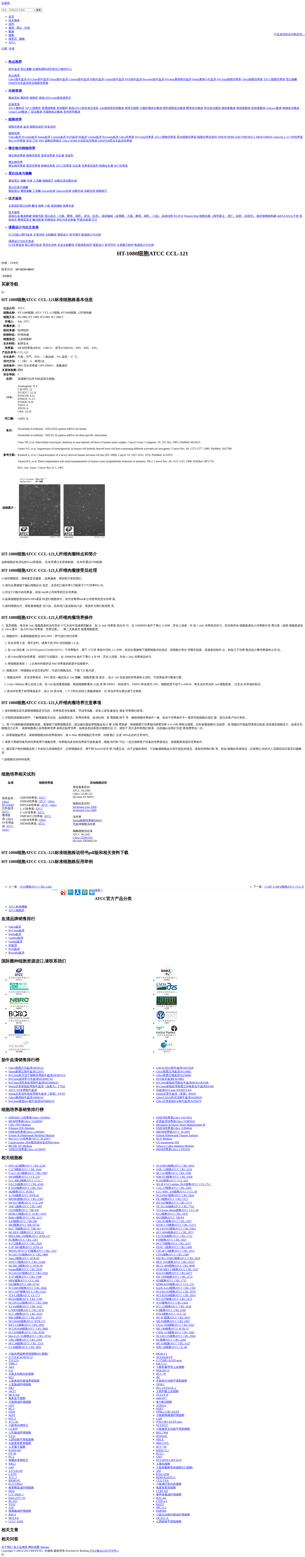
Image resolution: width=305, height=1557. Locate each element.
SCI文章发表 (16, 244)
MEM (259, 136)
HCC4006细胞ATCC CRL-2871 (175, 1232)
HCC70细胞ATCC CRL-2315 (173, 1243)
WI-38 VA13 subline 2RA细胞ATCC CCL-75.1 (183, 1184)
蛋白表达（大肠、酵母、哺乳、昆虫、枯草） (72, 215)
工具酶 (37, 180)
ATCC (5, 811)
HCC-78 (161, 1373)
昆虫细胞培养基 (186, 136)
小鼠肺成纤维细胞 (19, 1401)
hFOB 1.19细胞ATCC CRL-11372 (176, 1224)
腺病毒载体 (229, 108)
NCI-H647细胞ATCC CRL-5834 (175, 1195)
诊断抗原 (60, 180)
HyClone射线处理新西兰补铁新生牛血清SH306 (185, 1086)
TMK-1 (12, 1363)
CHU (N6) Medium (19, 1124)
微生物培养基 (16, 155)
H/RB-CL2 (162, 1450)
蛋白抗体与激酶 (20, 173)
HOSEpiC (162, 1436)
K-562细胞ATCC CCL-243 (172, 1180)
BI (3, 804)
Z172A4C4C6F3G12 (20, 1357)
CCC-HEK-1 (15, 1494)
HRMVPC (14, 1480)
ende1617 (161, 1398)
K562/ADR (162, 1474)
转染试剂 (50, 126)
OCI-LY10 (162, 1394)
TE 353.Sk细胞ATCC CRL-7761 (175, 1206)
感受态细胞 (132, 108)
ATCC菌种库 (16, 108)
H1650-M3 (14, 1450)
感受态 (67, 97)
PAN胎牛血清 (133, 79)
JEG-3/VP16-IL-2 (166, 1387)
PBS (41, 140)
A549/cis (161, 1405)
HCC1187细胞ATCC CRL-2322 (27, 1291)
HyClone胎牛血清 (38, 79)
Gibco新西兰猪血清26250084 (173, 1075)
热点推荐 (15, 61)
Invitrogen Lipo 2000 (85, 806)
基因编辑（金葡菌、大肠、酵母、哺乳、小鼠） (131, 215)
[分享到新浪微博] (63, 892)
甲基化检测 (84, 219)
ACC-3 (12, 1477)
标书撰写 (75, 234)
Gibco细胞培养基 (252, 79)
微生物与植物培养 (21, 148)
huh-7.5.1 (161, 1363)
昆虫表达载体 (212, 108)
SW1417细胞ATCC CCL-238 (25, 1202)
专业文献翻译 (65, 244)
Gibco (5, 801)
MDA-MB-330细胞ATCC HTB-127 (29, 1236)
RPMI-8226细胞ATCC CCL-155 (175, 1284)
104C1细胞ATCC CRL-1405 (25, 1206)
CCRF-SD (162, 1491)
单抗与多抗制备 (66, 219)
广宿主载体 (35, 111)
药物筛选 (50, 219)
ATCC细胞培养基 (274, 79)
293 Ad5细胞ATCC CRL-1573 (174, 1202)
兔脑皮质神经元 (18, 1460)
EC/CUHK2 (15, 1483)
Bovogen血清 (110, 136)
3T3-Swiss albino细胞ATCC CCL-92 (177, 1210)
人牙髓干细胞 (16, 1446)
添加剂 (69, 155)
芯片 (94, 219)
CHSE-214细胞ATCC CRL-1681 (175, 1332)
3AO (11, 1405)
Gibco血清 (14, 136)
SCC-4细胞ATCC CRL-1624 (25, 1313)
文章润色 (39, 234)
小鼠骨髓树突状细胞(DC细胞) (174, 1467)
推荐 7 (99, 890)
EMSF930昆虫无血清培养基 (115, 140)
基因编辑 (56, 205)
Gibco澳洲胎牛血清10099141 (26, 1097)
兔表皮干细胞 (16, 1398)
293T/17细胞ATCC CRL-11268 (26, 1262)
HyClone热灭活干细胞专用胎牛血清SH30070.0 (36, 1075)
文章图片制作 (125, 244)
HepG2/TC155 (16, 1498)
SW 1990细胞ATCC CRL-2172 (174, 1276)
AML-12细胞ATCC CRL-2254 (174, 1169)
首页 (11, 16)
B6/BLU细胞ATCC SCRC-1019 (27, 1213)
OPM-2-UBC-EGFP (167, 1411)
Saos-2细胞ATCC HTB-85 (23, 1258)
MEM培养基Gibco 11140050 (25, 1121)
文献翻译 (51, 234)
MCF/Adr (14, 1394)
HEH (11, 1491)
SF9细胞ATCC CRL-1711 (171, 1280)
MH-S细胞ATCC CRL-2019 (24, 1317)
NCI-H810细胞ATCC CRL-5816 (175, 1165)
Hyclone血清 (29, 136)
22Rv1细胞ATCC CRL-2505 (25, 1339)
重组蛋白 (14, 180)
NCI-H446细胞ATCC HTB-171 (26, 1321)
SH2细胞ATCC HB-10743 (23, 1284)
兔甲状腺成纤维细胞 (168, 1494)
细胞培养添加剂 (207, 136)
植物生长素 (106, 165)
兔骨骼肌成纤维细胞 (21, 1487)
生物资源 (15, 90)
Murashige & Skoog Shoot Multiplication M (180, 1124)
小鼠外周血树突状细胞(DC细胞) (28, 1353)
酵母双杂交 (25, 219)
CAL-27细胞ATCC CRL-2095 (174, 1187)
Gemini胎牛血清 (114, 79)
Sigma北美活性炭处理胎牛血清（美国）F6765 (36, 1093)
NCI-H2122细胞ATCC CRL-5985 (28, 1302)
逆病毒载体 (258, 108)
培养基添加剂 (90, 165)
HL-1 (11, 1408)
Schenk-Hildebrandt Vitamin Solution (177, 1135)
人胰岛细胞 (163, 1463)
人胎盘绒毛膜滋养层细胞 (24, 1380)
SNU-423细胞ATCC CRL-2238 (26, 1165)
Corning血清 (58, 136)
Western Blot (191, 215)
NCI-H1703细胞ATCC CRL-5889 (28, 1254)
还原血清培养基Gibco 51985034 (175, 1121)
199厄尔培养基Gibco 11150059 (26, 1149)
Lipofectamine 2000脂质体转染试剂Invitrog (33, 1142)
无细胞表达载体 (53, 111)
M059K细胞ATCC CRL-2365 (25, 1199)
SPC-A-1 (161, 1507)
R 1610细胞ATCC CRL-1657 (25, 1187)
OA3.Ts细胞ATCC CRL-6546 (25, 1184)
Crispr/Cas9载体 (17, 111)
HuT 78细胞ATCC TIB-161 (24, 1228)
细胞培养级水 (53, 140)
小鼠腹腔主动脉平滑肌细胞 (173, 1428)
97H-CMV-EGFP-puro (169, 1421)
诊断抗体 (71, 180)
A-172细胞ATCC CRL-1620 (25, 1243)
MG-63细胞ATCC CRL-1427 (173, 1343)
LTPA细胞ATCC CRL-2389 (172, 1254)
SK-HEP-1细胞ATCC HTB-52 (26, 1232)
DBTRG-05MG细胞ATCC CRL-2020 (178, 1258)
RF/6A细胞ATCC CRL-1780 (25, 1299)
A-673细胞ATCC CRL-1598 (25, 1276)
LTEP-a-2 (161, 1501)
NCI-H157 (162, 1425)
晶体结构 (167, 215)
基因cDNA (45, 97)
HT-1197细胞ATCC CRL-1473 (174, 1299)
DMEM (222, 136)
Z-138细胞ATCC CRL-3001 (24, 1347)
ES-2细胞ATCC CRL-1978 (172, 1213)
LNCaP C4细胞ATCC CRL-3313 (175, 1250)
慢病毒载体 (243, 108)
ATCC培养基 (64, 165)
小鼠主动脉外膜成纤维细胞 (173, 1514)
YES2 (11, 1504)
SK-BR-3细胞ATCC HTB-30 (25, 1265)
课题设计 (63, 234)
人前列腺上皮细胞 (167, 1391)
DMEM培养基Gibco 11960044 (174, 1128)
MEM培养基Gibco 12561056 (173, 1149)
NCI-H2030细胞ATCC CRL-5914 (176, 1295)
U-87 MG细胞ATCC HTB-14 (25, 1247)
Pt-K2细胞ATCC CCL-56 (171, 1313)
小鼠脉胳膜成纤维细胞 (170, 1415)
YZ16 (11, 1436)
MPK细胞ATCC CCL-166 (23, 1280)
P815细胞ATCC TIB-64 (170, 1217)
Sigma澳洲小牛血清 (204, 79)
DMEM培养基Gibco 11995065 (26, 1131)
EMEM (267, 136)
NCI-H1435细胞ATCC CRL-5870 (176, 1291)
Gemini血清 (95, 136)
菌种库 (24, 97)
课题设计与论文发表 (23, 227)
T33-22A (13, 1360)
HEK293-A (162, 1370)
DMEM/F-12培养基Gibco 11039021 (29, 1117)
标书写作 (110, 244)
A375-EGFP (15, 1471)
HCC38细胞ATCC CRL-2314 (25, 1343)
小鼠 (47, 205)
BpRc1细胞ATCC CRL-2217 (25, 1217)
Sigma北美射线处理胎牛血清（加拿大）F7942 (36, 1086)
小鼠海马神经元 (18, 1425)
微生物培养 (15, 161)
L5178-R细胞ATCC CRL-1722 (174, 1236)
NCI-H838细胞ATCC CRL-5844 (27, 1287)
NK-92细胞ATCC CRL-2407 (173, 1321)
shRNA (281, 215)
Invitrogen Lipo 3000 (85, 810)
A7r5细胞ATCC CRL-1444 (36, 886)
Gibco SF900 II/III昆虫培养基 (79, 140)
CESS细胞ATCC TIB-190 (23, 1210)
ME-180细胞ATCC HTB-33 (172, 1328)
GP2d (11, 1411)
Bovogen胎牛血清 (153, 79)
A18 (10, 1507)
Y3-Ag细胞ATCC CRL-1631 (25, 1306)
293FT (160, 1408)
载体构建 (26, 215)
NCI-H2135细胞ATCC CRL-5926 (176, 1336)
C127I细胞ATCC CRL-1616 (24, 1169)
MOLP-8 (13, 1518)
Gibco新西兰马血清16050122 (26, 1067)
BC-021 (12, 1501)
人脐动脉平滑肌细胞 (21, 1439)
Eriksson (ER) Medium (21, 1128)
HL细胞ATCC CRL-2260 (171, 1339)
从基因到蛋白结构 (19, 205)
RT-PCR (178, 215)
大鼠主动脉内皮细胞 (21, 1373)
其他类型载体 (71, 111)
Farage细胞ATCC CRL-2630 (25, 1269)
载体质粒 (14, 97)
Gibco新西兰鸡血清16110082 (173, 1071)
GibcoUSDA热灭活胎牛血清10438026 (179, 1097)
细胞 (41, 205)
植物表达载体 (290, 108)
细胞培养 (15, 119)
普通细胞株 (49, 108)
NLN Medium (164, 1138)
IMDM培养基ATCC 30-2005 (173, 1131)
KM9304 (161, 1510)
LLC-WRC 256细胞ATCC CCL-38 (176, 1191)
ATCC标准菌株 (17, 906)
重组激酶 (26, 190)
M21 (11, 1377)
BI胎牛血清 (97, 79)
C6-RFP (13, 1428)
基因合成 (14, 215)
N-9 (10, 1370)
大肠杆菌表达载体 (151, 108)
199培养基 (296, 136)
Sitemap (44, 1547)
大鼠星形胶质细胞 (19, 1443)
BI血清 (83, 136)
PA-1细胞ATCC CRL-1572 (172, 1199)
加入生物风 (20, 1547)
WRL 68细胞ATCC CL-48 (171, 1347)
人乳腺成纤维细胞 (19, 1432)
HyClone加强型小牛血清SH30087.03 (30, 1078)
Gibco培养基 (126, 136)
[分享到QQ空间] (84, 892)
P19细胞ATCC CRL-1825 (171, 1239)
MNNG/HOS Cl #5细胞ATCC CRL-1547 (32, 1250)
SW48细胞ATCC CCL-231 (24, 1176)
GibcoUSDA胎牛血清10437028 (174, 1067)
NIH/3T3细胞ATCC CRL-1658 (174, 1176)
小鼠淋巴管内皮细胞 (168, 1483)
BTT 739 (161, 1446)
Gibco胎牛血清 (17, 79)
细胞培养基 (15, 126)
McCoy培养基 (16, 140)
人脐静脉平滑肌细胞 (168, 1521)
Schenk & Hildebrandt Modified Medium (31, 1135)
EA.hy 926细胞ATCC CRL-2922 (175, 1324)
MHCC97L (162, 1443)
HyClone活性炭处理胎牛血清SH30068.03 (33, 1082)
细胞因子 (48, 180)
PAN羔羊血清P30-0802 (170, 1078)
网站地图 (34, 1547)
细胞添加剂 (37, 126)
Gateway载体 (274, 108)
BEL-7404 (162, 1432)
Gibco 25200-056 (82, 837)
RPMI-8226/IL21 (166, 1477)
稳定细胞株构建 (266, 215)
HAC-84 (161, 1498)
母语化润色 (50, 244)
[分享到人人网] (77, 892)
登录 (12, 48)
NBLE (160, 1439)
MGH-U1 (161, 1353)
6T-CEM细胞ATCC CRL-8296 (26, 1332)
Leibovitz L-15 (281, 136)
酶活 (34, 205)
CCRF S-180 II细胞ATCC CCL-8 (284, 886)
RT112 (160, 1453)
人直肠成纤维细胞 (19, 1384)
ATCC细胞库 (33, 108)
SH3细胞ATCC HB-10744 (23, 1224)
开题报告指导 (83, 244)
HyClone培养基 (144, 136)
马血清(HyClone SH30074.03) (174, 1090)
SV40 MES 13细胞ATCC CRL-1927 (177, 1269)
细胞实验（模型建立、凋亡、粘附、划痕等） (227, 215)
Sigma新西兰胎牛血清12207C (26, 1071)
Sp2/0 (11, 1415)
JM (158, 1377)
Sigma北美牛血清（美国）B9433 (176, 1093)
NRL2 (12, 1463)
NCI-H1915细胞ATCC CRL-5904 (176, 1228)
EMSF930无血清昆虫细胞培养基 (28, 82)
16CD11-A (162, 1518)
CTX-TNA (162, 1480)
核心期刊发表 (33, 244)
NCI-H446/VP (164, 1357)
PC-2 (11, 1456)
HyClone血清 (16, 930)
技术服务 (15, 198)
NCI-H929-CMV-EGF (169, 1460)
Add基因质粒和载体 (111, 108)
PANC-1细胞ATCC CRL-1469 (174, 1247)
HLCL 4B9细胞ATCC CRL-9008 (175, 1265)
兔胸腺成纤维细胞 (19, 1510)
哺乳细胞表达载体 (174, 108)
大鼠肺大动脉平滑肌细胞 (171, 1380)
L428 (159, 1418)
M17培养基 (121, 165)
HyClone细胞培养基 (229, 79)
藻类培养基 (48, 155)
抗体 (29, 180)
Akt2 (11, 1366)
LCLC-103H (15, 1521)
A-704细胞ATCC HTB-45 (23, 1195)
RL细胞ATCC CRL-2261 (23, 1239)
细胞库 (34, 97)
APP (11, 1467)
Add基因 (57, 97)
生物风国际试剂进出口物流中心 (52, 69)
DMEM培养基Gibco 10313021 (174, 1117)
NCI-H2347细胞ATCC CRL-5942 (28, 1273)
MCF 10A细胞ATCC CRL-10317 (175, 1262)
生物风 (5, 3)
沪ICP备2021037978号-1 (104, 1550)
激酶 (23, 180)
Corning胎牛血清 (79, 79)
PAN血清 (72, 136)
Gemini (9, 804)
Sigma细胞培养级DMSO (87, 820)
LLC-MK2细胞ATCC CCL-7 (25, 1180)
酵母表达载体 (194, 108)
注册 (4, 48)
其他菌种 (62, 108)
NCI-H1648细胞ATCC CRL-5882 (28, 1328)
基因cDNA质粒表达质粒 (83, 108)
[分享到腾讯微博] (70, 892)
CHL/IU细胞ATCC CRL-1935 (174, 1221)
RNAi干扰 (292, 215)
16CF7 (12, 1391)
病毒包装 (68, 205)
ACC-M (13, 1421)
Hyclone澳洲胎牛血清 (178, 79)
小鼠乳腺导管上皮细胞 (170, 1366)
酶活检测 (38, 219)
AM (158, 1471)
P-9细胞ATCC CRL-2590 (171, 1310)
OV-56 (12, 1453)
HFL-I (12, 1418)
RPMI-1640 (234, 136)
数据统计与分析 (91, 234)
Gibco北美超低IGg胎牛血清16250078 (178, 1101)
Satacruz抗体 (63, 190)
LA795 (12, 1474)
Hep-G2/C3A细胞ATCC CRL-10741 (29, 1336)
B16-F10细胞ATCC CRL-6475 (174, 1273)
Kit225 (160, 1504)
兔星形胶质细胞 (166, 1487)
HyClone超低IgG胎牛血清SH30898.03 (31, 1101)
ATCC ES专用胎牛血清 (22, 1090)
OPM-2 (160, 1384)
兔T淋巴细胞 (164, 1401)
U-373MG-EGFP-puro (169, 1360)
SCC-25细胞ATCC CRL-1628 (173, 1306)
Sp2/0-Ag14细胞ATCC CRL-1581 (176, 1287)
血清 (26, 126)
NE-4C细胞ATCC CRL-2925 (173, 1317)
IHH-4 (12, 1514)
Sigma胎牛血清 (59, 79)
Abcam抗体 (48, 190)
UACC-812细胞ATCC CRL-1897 (28, 1173)
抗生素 (60, 155)
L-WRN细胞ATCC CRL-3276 (26, 1310)
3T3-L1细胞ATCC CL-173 (24, 1295)
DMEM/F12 (248, 136)
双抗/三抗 (32, 140)
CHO (159, 1456)
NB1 (11, 1387)
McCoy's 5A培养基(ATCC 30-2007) (29, 1138)
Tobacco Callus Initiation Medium (175, 1145)
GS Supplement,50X (167, 1142)
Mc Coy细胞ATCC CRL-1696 (173, 1173)
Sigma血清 (44, 136)
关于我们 (7, 1547)
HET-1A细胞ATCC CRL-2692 (26, 1324)
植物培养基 (33, 155)
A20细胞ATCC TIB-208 (22, 1221)
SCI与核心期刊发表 (20, 234)
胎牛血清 (14, 69)
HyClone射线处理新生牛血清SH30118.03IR (182, 1082)
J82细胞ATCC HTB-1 (21, 1191)
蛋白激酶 (26, 69)
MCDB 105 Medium (20, 1145)
